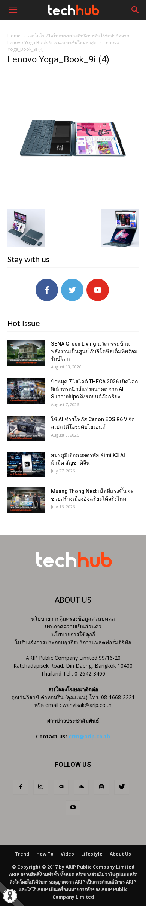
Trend (22, 854)
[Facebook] (20, 787)
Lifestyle (92, 854)
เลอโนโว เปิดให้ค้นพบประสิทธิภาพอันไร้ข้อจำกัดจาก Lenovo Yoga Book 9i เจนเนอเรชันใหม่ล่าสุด (68, 39)
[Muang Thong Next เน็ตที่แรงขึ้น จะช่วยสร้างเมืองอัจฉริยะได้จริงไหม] (26, 500)
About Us (120, 854)
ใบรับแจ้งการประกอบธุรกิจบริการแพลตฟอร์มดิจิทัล (73, 642)
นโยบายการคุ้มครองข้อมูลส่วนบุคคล (73, 618)
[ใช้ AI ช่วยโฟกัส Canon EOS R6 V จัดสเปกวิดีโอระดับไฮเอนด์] (26, 428)
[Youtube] (73, 807)
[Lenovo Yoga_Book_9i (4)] (73, 202)
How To (45, 854)
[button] (135, 10)
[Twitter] (121, 787)
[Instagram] (40, 787)
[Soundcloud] (81, 787)
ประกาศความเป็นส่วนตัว (73, 626)
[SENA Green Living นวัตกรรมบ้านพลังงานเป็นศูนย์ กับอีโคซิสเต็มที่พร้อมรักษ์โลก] (26, 353)
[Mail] (61, 787)
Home (14, 36)
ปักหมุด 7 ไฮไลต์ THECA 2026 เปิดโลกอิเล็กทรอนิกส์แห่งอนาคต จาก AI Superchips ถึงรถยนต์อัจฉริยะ (94, 389)
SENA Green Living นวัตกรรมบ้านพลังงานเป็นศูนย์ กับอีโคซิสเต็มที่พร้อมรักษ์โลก (94, 351)
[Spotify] (101, 787)
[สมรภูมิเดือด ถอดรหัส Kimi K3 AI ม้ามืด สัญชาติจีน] (26, 464)
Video (67, 854)
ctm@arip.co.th (89, 736)
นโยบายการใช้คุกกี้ (73, 634)
